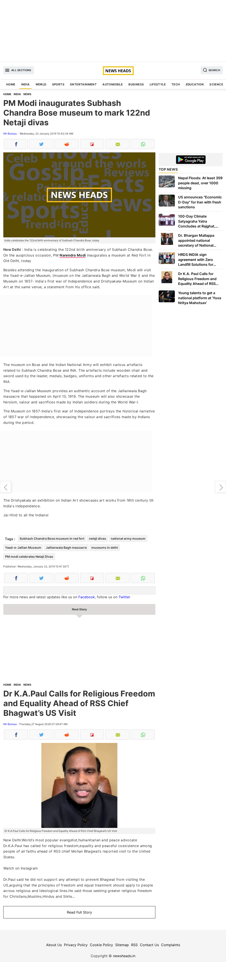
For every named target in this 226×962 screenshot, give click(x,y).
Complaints (170, 945)
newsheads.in (124, 956)
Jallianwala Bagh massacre (66, 547)
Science (216, 84)
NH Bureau (10, 133)
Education (195, 84)
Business (136, 84)
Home (10, 84)
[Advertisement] (113, 31)
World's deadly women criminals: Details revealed (220, 487)
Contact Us (149, 945)
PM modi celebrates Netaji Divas (29, 556)
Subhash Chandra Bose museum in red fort (52, 538)
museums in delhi (104, 547)
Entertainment (83, 84)
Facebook (86, 597)
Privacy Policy (76, 945)
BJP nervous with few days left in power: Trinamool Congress (5, 487)
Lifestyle (158, 84)
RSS (134, 945)
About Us (54, 945)
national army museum (128, 538)
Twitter (124, 597)
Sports (58, 84)
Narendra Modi (73, 255)
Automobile (112, 84)
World (41, 84)
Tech (175, 84)
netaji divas (97, 538)
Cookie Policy (101, 945)
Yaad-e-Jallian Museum (23, 547)
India (25, 84)
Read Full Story (79, 912)
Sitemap (122, 945)
